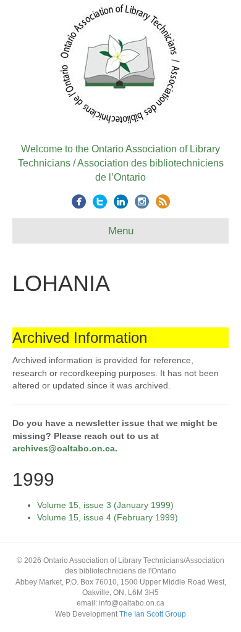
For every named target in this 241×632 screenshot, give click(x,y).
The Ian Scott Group (152, 614)
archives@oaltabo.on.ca (63, 448)
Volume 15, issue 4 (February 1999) (107, 517)
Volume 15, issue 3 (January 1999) (105, 505)
